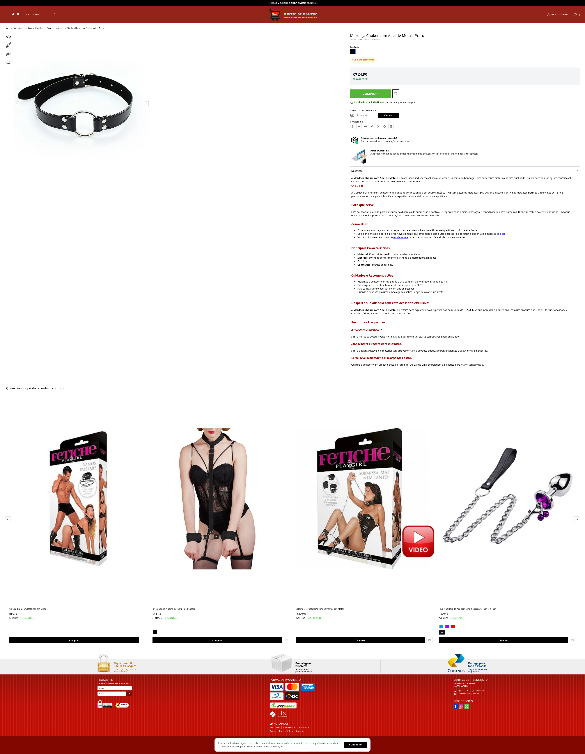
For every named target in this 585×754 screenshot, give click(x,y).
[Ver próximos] (576, 519)
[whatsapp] (466, 706)
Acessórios (17, 28)
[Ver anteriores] (8, 519)
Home (7, 28)
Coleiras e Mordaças (55, 28)
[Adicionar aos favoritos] (143, 640)
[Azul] (441, 626)
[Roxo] (447, 626)
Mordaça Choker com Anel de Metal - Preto (85, 28)
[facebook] (13, 14)
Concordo (355, 744)
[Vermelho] (452, 626)
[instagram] (18, 14)
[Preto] (154, 632)
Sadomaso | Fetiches (34, 28)
